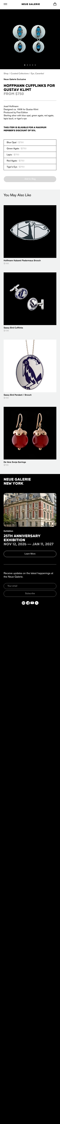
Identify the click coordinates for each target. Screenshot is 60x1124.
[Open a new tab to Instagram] (23, 603)
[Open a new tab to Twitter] (36, 603)
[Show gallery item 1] (24, 65)
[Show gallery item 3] (30, 65)
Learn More (30, 554)
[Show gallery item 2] (27, 65)
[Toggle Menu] (5, 4)
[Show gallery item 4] (32, 65)
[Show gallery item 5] (35, 65)
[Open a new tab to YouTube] (32, 603)
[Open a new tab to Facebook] (28, 603)
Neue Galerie (31, 4)
